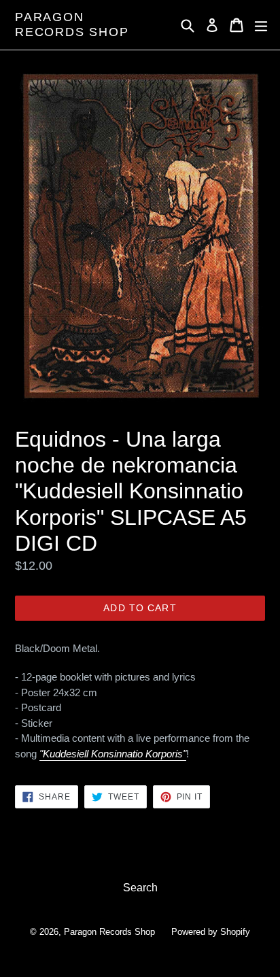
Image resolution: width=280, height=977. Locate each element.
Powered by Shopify (210, 932)
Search (140, 887)
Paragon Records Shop (72, 24)
